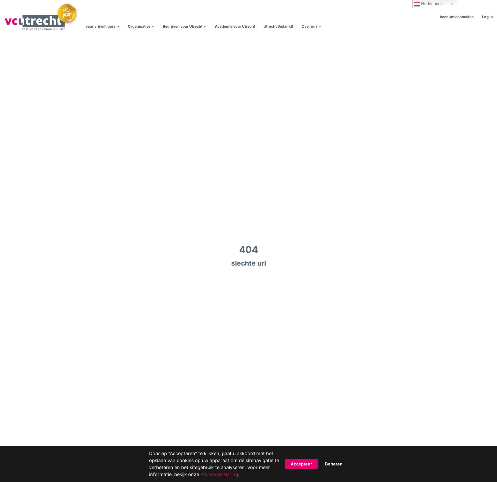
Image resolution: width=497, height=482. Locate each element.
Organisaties (139, 26)
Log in (487, 16)
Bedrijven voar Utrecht (182, 26)
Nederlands (431, 4)
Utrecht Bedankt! (278, 26)
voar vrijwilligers (100, 26)
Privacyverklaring (219, 474)
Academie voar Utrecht (235, 26)
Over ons (310, 26)
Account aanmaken (457, 16)
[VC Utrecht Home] (40, 16)
